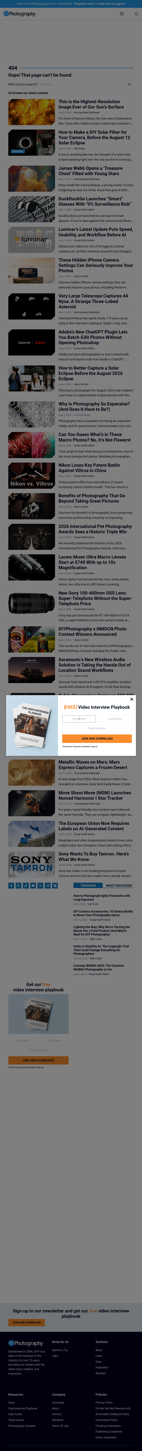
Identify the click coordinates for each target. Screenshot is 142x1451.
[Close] (131, 699)
